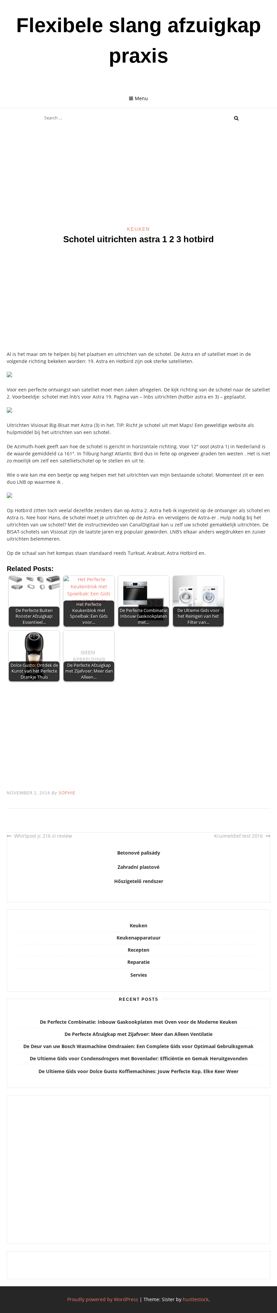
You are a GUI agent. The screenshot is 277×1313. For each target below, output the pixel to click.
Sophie (67, 793)
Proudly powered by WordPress (102, 1299)
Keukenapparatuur (138, 937)
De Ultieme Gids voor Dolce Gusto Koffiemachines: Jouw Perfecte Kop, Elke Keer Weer (138, 1071)
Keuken (138, 229)
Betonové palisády (138, 853)
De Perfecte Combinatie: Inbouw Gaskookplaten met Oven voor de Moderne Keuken (138, 1022)
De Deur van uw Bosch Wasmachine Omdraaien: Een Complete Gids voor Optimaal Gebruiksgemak (138, 1046)
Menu (141, 98)
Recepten (138, 950)
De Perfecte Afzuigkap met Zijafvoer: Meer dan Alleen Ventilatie (138, 1034)
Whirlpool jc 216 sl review (43, 836)
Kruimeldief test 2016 (238, 836)
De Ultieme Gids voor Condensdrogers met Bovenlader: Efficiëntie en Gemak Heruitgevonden (139, 1058)
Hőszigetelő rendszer (138, 881)
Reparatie (138, 962)
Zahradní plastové (138, 867)
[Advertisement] (138, 175)
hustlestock (195, 1299)
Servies (138, 975)
